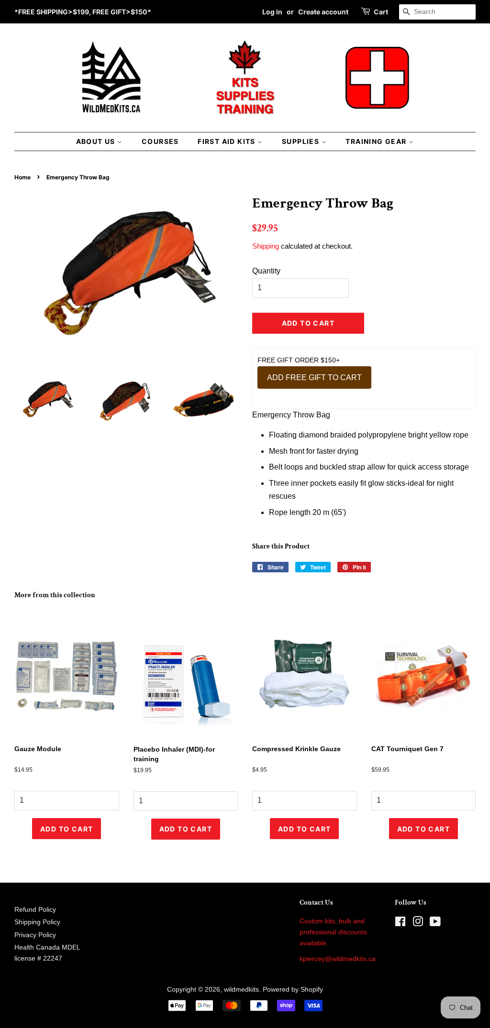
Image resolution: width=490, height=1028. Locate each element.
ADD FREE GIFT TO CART (314, 377)
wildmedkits (241, 989)
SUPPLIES (302, 141)
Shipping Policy (37, 922)
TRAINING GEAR (377, 141)
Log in (272, 12)
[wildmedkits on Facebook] (400, 923)
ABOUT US (97, 141)
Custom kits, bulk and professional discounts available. (333, 932)
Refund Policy (35, 909)
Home (22, 177)
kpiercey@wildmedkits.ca (338, 958)
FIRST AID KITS (227, 141)
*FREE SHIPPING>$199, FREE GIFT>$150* (82, 12)
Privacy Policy (35, 935)
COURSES (160, 141)
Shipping (265, 246)
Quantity (266, 271)
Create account (323, 12)
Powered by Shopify (293, 989)
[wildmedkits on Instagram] (417, 923)
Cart (381, 12)
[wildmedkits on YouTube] (435, 923)
